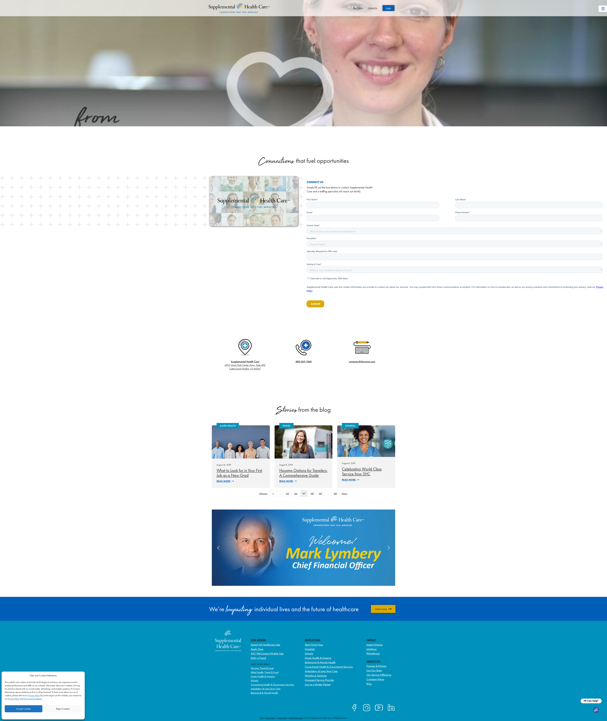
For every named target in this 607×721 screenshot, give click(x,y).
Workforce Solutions (316, 675)
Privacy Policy (34, 695)
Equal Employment (296, 718)
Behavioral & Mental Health (264, 692)
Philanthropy (373, 653)
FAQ (262, 718)
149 (320, 493)
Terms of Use (282, 718)
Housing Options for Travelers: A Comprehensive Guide (303, 473)
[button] (303, 548)
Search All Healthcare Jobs (265, 644)
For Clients (358, 8)
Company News (375, 679)
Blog (368, 683)
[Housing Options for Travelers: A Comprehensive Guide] (304, 441)
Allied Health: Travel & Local (264, 672)
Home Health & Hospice (263, 676)
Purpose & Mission (376, 666)
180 (335, 493)
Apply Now (257, 649)
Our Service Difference (378, 675)
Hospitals (310, 649)
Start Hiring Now (314, 644)
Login (388, 8)
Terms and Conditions (33, 698)
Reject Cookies (63, 708)
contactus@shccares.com (362, 361)
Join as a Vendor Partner (318, 684)
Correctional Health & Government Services (272, 684)
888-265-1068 (304, 361)
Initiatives (371, 649)
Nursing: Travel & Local (262, 668)
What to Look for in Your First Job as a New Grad (239, 473)
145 (287, 493)
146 (295, 493)
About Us (372, 8)
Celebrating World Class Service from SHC (362, 471)
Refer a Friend (258, 658)
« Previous (263, 493)
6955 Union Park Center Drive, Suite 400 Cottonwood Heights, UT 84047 (245, 365)
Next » (344, 493)
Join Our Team (374, 670)
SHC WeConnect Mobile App (267, 653)
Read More (224, 481)
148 (312, 493)
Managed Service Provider (319, 680)
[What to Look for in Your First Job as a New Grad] (241, 441)
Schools (254, 680)
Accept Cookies (23, 708)
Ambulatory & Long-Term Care (265, 688)
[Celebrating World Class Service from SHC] (366, 441)
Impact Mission (374, 644)
